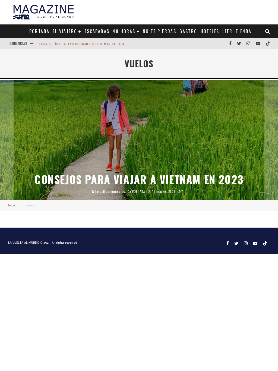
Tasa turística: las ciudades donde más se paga (82, 43)
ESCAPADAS (97, 31)
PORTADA (39, 31)
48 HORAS (124, 31)
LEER (227, 31)
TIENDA (243, 31)
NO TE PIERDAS (159, 31)
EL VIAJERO (65, 31)
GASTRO (188, 31)
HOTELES (210, 31)
